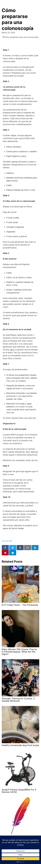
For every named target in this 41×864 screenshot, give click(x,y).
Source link (7, 540)
